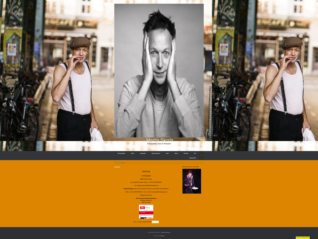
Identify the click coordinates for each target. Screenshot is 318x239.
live (195, 153)
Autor (132, 153)
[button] (201, 155)
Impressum (192, 158)
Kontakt (186, 153)
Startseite (117, 163)
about (176, 153)
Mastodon (155, 222)
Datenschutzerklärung (165, 232)
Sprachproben (156, 153)
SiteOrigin (162, 235)
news (167, 153)
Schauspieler (121, 153)
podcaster (143, 153)
